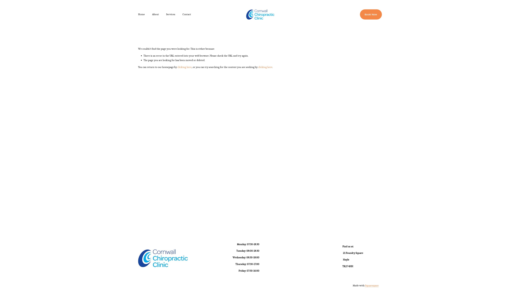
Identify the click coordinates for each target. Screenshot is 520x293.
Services (170, 14)
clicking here (184, 67)
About (155, 14)
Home (141, 14)
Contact (186, 14)
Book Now (371, 14)
